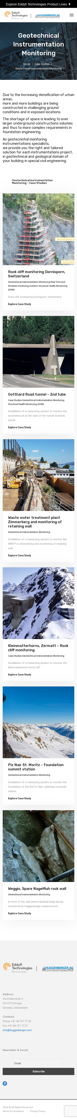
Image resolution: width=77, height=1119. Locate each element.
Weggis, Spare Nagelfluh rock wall (37, 888)
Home (26, 64)
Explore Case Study (19, 304)
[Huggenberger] (33, 15)
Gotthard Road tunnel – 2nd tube (37, 394)
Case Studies (42, 64)
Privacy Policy (37, 1111)
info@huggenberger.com (17, 1030)
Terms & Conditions (13, 1111)
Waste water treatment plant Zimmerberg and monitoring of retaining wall (35, 521)
